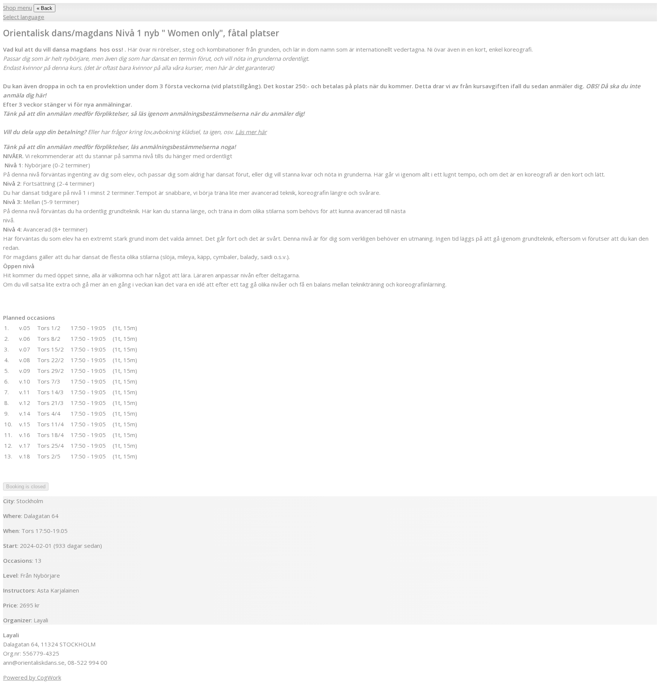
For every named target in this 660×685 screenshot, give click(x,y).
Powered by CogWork (32, 677)
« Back (44, 8)
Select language (23, 17)
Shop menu (17, 7)
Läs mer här (251, 132)
